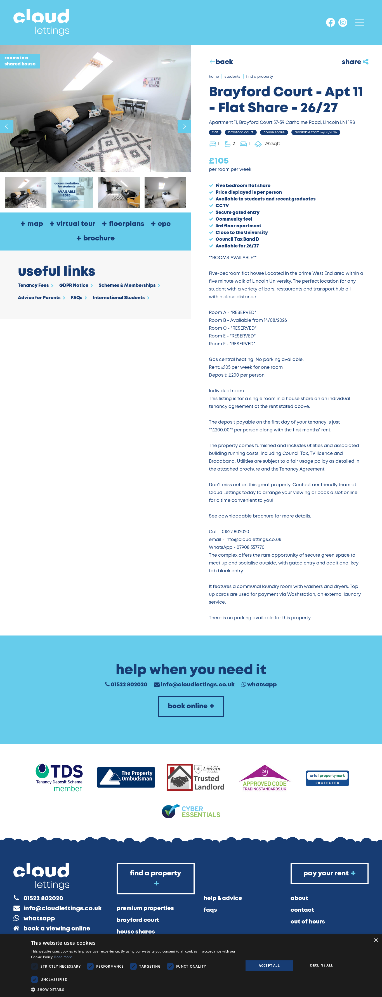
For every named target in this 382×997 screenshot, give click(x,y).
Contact (302, 910)
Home (214, 76)
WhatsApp (262, 684)
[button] (134, 989)
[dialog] (191, 965)
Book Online (187, 706)
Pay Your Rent (326, 873)
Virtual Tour (75, 224)
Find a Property (259, 76)
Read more (63, 957)
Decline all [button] (321, 965)
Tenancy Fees (33, 285)
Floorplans (126, 224)
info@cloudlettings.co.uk (198, 684)
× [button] (376, 940)
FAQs (76, 298)
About (299, 898)
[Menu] (360, 22)
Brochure (99, 239)
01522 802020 (129, 684)
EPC (164, 224)
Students (232, 76)
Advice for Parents (39, 298)
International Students (119, 298)
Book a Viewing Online (56, 929)
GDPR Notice (73, 285)
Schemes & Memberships (127, 285)
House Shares (136, 932)
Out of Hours (308, 922)
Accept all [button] (269, 965)
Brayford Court (138, 920)
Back (224, 62)
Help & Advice (223, 898)
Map (35, 224)
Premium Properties (145, 908)
